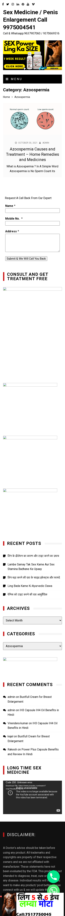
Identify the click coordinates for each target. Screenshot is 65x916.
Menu (15, 79)
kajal (10, 736)
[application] (32, 797)
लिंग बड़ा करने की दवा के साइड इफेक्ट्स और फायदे (34, 577)
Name (9, 206)
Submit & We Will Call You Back (26, 258)
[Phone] (53, 876)
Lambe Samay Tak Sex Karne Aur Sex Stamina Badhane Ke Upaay (31, 567)
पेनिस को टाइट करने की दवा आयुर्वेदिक (27, 594)
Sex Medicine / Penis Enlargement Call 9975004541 (30, 20)
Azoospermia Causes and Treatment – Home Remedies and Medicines (32, 154)
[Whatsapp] (53, 891)
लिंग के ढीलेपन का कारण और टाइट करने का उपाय (33, 556)
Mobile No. (12, 218)
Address (11, 231)
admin (45, 143)
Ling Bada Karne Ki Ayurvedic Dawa (30, 586)
